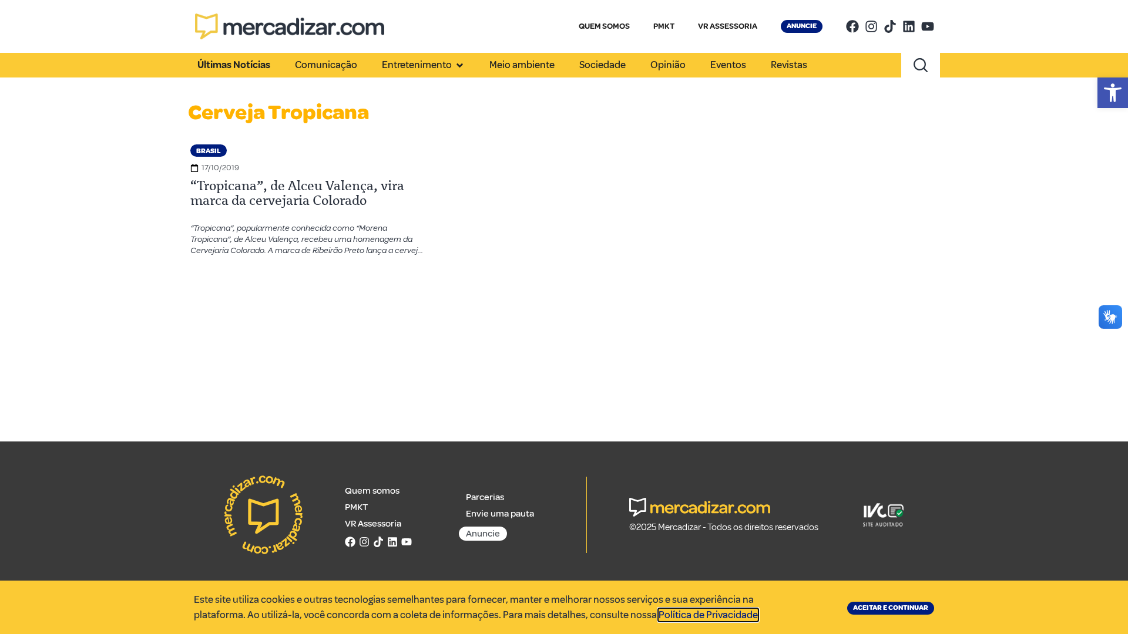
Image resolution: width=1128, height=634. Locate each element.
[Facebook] (852, 26)
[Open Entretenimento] (460, 65)
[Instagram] (871, 26)
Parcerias (485, 497)
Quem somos (372, 491)
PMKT (663, 26)
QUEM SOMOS (604, 26)
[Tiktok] (890, 26)
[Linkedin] (908, 26)
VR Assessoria (373, 524)
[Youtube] (927, 26)
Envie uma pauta (500, 514)
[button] (1112, 92)
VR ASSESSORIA (727, 26)
